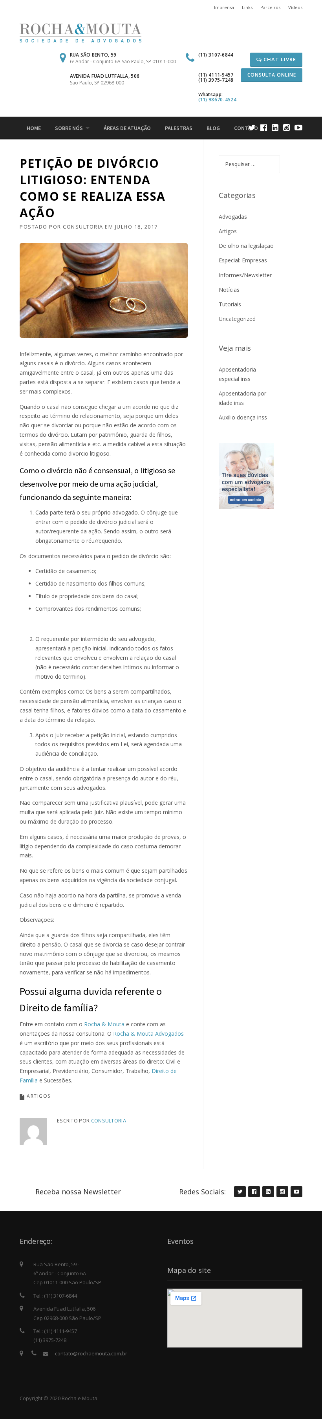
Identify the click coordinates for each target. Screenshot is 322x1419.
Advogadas (233, 216)
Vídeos (295, 7)
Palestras (178, 128)
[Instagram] (286, 127)
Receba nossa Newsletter (78, 1191)
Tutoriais (230, 304)
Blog (213, 128)
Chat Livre (279, 59)
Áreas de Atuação (127, 128)
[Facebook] (263, 127)
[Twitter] (252, 127)
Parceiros (270, 7)
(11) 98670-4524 (217, 99)
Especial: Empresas (243, 260)
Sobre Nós (69, 128)
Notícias (229, 289)
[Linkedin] (275, 127)
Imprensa (224, 7)
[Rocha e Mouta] (80, 32)
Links (247, 7)
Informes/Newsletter (245, 275)
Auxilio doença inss (243, 417)
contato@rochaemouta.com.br (91, 1353)
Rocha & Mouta (105, 1024)
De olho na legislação (246, 245)
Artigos (39, 1096)
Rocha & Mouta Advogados (148, 1033)
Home (34, 128)
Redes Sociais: (202, 1191)
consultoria (83, 226)
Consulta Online (271, 74)
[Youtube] (298, 127)
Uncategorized (237, 318)
